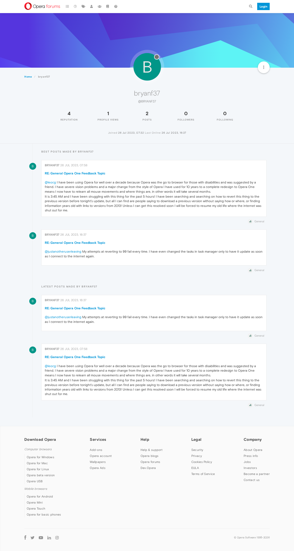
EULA (195, 468)
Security (197, 450)
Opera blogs (149, 456)
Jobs (247, 462)
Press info (251, 456)
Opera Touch (36, 508)
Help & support (151, 450)
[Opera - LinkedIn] (49, 537)
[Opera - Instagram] (57, 537)
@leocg (50, 182)
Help (145, 439)
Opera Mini (35, 502)
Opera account (101, 456)
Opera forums (150, 462)
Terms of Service (203, 474)
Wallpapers (98, 462)
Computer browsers (38, 449)
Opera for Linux (38, 469)
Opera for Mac (37, 463)
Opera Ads (97, 468)
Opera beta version (41, 475)
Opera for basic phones (44, 514)
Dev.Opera (148, 468)
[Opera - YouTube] (41, 537)
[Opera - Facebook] (25, 537)
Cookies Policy (201, 462)
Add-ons (96, 450)
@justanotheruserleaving (63, 251)
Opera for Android (40, 496)
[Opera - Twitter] (32, 537)
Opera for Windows (40, 457)
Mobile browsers (35, 489)
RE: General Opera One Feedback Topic (75, 173)
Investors (250, 468)
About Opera (253, 450)
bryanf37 (52, 165)
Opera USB (35, 481)
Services (98, 439)
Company (253, 439)
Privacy (196, 456)
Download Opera (40, 439)
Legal (196, 439)
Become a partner (257, 474)
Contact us (252, 480)
